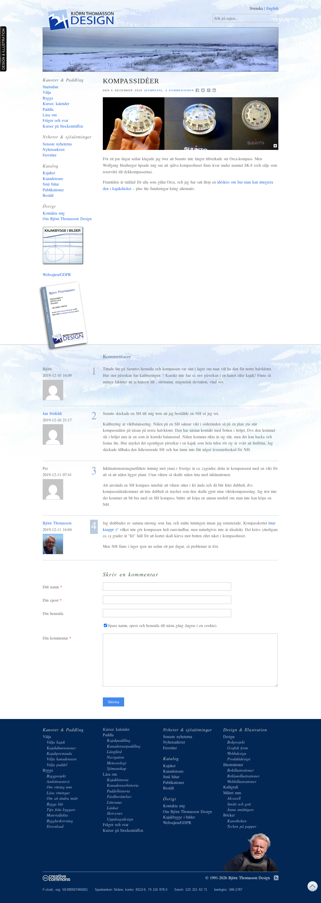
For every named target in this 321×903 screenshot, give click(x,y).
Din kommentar (55, 638)
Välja (47, 92)
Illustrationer (233, 764)
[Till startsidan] (80, 21)
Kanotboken (237, 820)
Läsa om (50, 114)
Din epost (50, 600)
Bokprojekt (236, 742)
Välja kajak (56, 742)
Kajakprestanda (59, 753)
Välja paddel (57, 764)
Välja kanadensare (62, 758)
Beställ (48, 195)
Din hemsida (53, 613)
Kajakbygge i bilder (64, 247)
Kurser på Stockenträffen (63, 126)
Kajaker (49, 172)
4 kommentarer (180, 90)
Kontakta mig (54, 213)
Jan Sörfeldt (52, 413)
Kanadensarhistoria (122, 785)
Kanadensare (53, 178)
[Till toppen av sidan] (312, 887)
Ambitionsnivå (58, 781)
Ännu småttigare (240, 809)
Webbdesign (236, 753)
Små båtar (51, 184)
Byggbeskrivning (60, 820)
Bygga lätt (55, 803)
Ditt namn (51, 586)
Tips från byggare (61, 809)
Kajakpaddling (118, 740)
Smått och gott (239, 803)
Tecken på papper (241, 826)
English (272, 8)
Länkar (112, 807)
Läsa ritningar (58, 792)
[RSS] (276, 878)
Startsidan (50, 86)
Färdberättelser (119, 796)
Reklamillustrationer (243, 775)
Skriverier (114, 813)
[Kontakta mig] (64, 317)
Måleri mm (232, 792)
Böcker (229, 815)
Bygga (48, 98)
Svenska (256, 8)
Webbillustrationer (241, 781)
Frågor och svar (55, 120)
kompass (153, 90)
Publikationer (53, 189)
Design (228, 736)
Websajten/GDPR (57, 274)
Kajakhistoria (117, 779)
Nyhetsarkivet (53, 149)
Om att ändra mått (62, 798)
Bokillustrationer (240, 770)
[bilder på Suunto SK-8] (190, 148)
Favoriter (49, 154)
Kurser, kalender (56, 103)
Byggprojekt (56, 775)
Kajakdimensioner (61, 747)
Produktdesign (238, 758)
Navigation (115, 757)
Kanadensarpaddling (123, 746)
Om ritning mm (59, 786)
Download (55, 826)
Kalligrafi (230, 786)
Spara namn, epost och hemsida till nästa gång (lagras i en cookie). (162, 625)
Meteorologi (116, 762)
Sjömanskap (116, 768)
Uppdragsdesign (120, 819)
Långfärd (114, 751)
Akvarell (233, 798)
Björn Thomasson (57, 522)
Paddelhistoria (118, 790)
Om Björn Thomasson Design (67, 218)
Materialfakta (57, 815)
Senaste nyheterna (57, 143)
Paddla (48, 109)
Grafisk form (237, 747)
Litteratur (114, 802)
